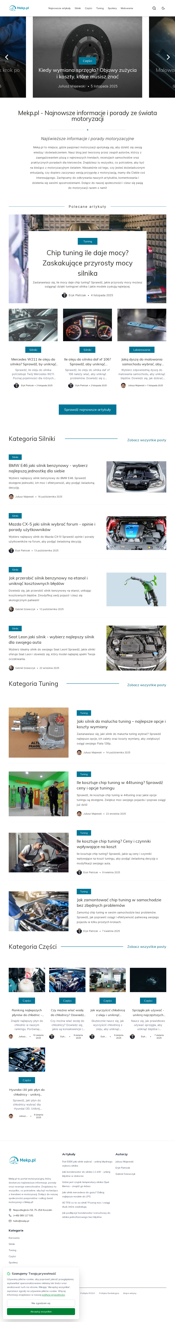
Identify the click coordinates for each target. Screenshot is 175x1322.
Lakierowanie (141, 349)
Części (88, 8)
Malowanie (127, 8)
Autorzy (122, 1154)
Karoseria (14, 1237)
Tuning (100, 8)
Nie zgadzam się (41, 1303)
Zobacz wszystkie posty (146, 440)
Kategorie (16, 1230)
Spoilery (112, 8)
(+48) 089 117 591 (23, 1215)
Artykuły (68, 1154)
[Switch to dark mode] (163, 8)
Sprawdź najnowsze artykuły (87, 409)
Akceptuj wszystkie (41, 1311)
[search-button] (154, 8)
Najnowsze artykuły (60, 8)
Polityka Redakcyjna (109, 1293)
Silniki (78, 8)
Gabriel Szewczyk (125, 1173)
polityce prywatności (53, 1294)
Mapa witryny (129, 1293)
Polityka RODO (87, 1293)
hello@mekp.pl (21, 1220)
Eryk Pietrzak (123, 1167)
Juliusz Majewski (124, 1161)
